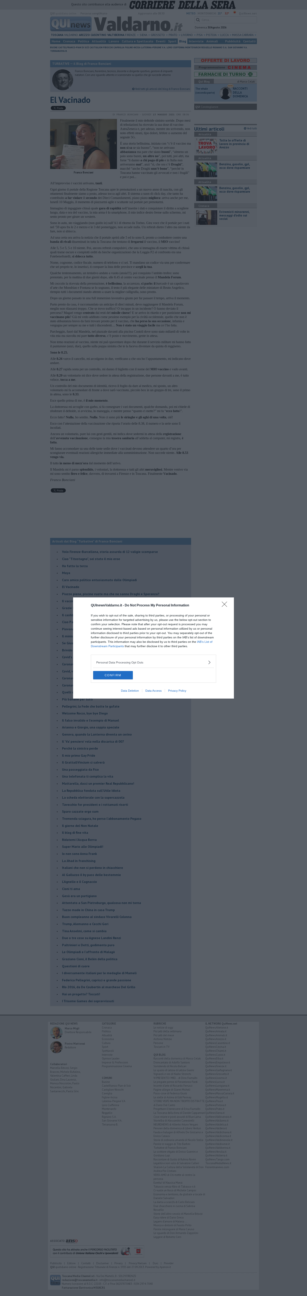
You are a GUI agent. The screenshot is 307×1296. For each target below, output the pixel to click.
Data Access (153, 690)
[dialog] (153, 648)
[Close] (226, 606)
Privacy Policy (177, 690)
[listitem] (153, 662)
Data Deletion (130, 690)
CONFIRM (113, 675)
